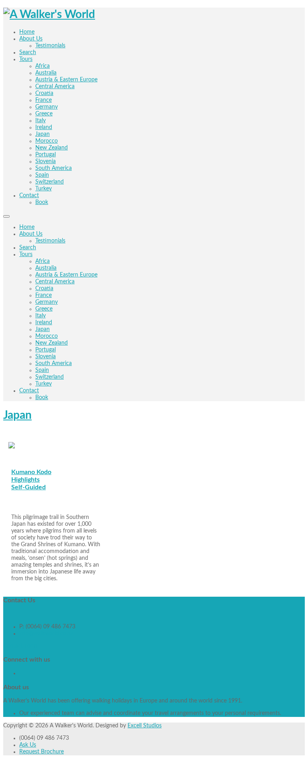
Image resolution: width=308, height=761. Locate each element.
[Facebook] (20, 673)
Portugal (45, 350)
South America (53, 363)
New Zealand (51, 343)
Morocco (46, 336)
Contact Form (20, 646)
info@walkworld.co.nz (46, 633)
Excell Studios (145, 726)
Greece (44, 309)
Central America (55, 282)
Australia (46, 268)
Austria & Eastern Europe (66, 275)
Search (27, 247)
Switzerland (49, 377)
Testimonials (50, 241)
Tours (25, 254)
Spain (42, 370)
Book (41, 397)
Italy (40, 316)
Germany (46, 302)
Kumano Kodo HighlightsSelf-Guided (31, 480)
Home (26, 227)
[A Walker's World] (49, 14)
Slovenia (45, 356)
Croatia (44, 288)
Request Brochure (41, 752)
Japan (42, 329)
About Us (31, 234)
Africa (42, 261)
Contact (29, 391)
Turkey (43, 384)
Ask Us (27, 745)
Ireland (43, 322)
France (43, 295)
